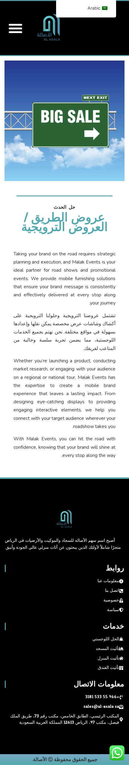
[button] (15, 28)
